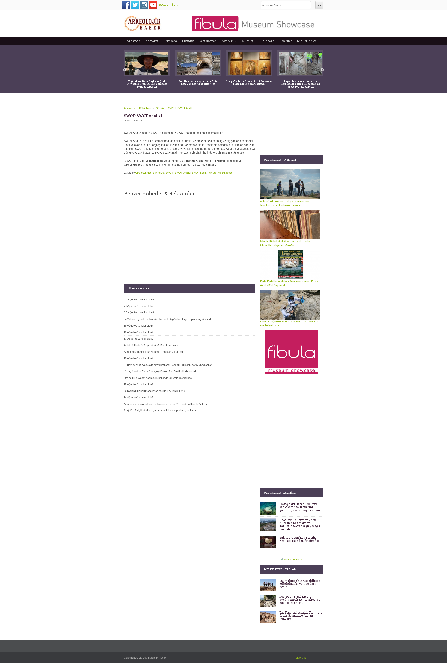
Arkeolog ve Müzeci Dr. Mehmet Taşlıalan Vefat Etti (153, 352)
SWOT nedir (199, 173)
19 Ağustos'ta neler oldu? (138, 325)
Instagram (144, 5)
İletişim (177, 5)
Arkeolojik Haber (156, 657)
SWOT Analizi (183, 173)
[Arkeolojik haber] (143, 22)
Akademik (229, 41)
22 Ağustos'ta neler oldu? (139, 299)
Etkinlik (188, 41)
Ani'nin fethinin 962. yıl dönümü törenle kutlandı (151, 345)
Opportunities (143, 173)
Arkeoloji (151, 41)
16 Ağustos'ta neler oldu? (138, 358)
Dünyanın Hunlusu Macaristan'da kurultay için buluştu (154, 391)
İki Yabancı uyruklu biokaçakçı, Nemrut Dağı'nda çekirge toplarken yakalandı (167, 319)
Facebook (126, 5)
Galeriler (286, 41)
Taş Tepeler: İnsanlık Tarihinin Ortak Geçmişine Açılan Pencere (300, 615)
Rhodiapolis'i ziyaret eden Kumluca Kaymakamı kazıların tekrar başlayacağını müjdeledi (300, 524)
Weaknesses (225, 173)
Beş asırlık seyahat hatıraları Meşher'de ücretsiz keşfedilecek (158, 378)
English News (306, 41)
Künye (163, 5)
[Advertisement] (189, 237)
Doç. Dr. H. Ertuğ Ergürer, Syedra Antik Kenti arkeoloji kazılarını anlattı (299, 599)
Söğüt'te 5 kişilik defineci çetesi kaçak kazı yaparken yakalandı (160, 410)
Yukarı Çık (300, 657)
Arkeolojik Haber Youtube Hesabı (153, 5)
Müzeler (247, 41)
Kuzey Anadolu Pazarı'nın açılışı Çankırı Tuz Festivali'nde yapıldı (160, 371)
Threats (212, 173)
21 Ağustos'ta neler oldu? (138, 306)
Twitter (135, 5)
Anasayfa (133, 41)
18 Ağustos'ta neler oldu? (138, 332)
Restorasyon (208, 41)
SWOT (170, 173)
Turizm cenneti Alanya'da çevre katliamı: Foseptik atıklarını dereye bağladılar (168, 365)
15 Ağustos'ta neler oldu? (138, 384)
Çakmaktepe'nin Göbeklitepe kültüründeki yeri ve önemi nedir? (299, 584)
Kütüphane (266, 41)
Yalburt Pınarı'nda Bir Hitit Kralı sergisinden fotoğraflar (299, 539)
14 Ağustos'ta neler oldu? (138, 397)
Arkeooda (170, 41)
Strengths (158, 173)
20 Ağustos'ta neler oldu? (139, 312)
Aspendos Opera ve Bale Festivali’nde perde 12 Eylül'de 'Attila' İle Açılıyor (165, 404)
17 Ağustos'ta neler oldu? (138, 338)
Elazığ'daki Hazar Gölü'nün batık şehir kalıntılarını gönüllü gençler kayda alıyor (299, 507)
